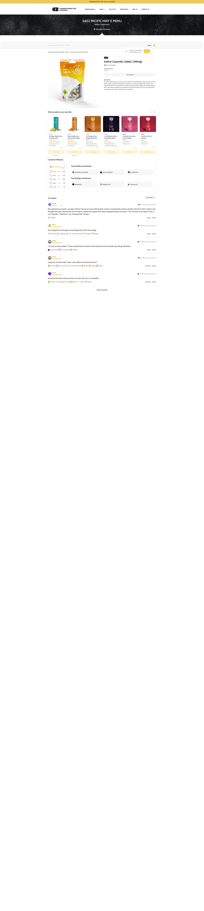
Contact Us (145, 9)
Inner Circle (124, 9)
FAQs (133, 9)
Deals (101, 9)
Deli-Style (112, 9)
